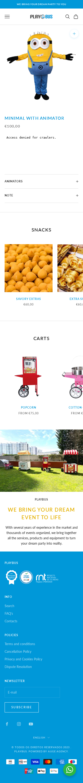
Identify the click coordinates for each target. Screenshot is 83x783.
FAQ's (9, 613)
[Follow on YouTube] (31, 724)
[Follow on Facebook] (7, 724)
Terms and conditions (20, 644)
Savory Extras (28, 299)
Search (9, 606)
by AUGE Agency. (55, 751)
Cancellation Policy (18, 651)
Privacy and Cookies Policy (23, 659)
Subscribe (21, 707)
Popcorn (28, 407)
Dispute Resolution (18, 667)
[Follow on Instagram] (19, 724)
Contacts (11, 621)
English (39, 737)
